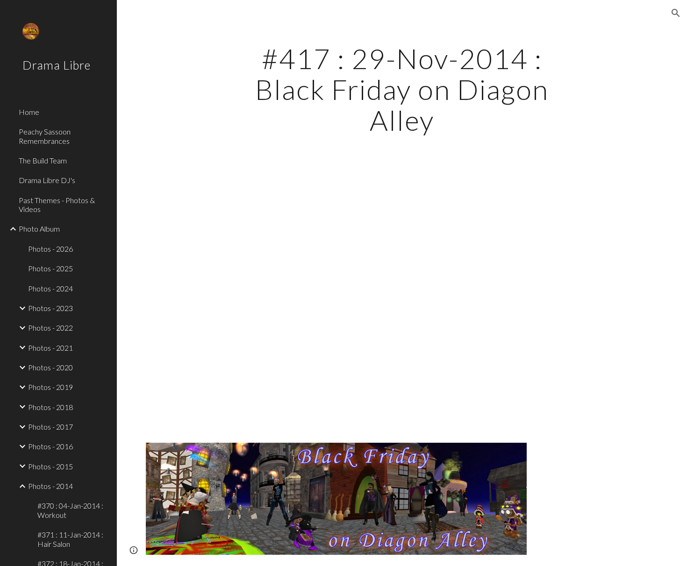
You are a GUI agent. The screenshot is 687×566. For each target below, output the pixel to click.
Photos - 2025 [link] (50, 268)
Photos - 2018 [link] (50, 407)
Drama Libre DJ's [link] (47, 180)
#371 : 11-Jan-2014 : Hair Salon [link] (70, 539)
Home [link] (29, 111)
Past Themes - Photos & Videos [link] (57, 204)
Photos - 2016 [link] (50, 446)
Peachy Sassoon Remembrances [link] (45, 136)
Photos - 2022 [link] (50, 327)
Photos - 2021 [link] (50, 347)
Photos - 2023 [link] (50, 308)
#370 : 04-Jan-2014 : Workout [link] (70, 510)
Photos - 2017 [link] (50, 426)
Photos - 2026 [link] (50, 248)
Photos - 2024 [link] (50, 288)
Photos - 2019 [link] (50, 386)
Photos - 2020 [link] (50, 367)
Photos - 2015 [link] (50, 466)
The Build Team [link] (43, 160)
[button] (676, 13)
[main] (401, 89)
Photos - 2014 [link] (50, 485)
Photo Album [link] (39, 228)
